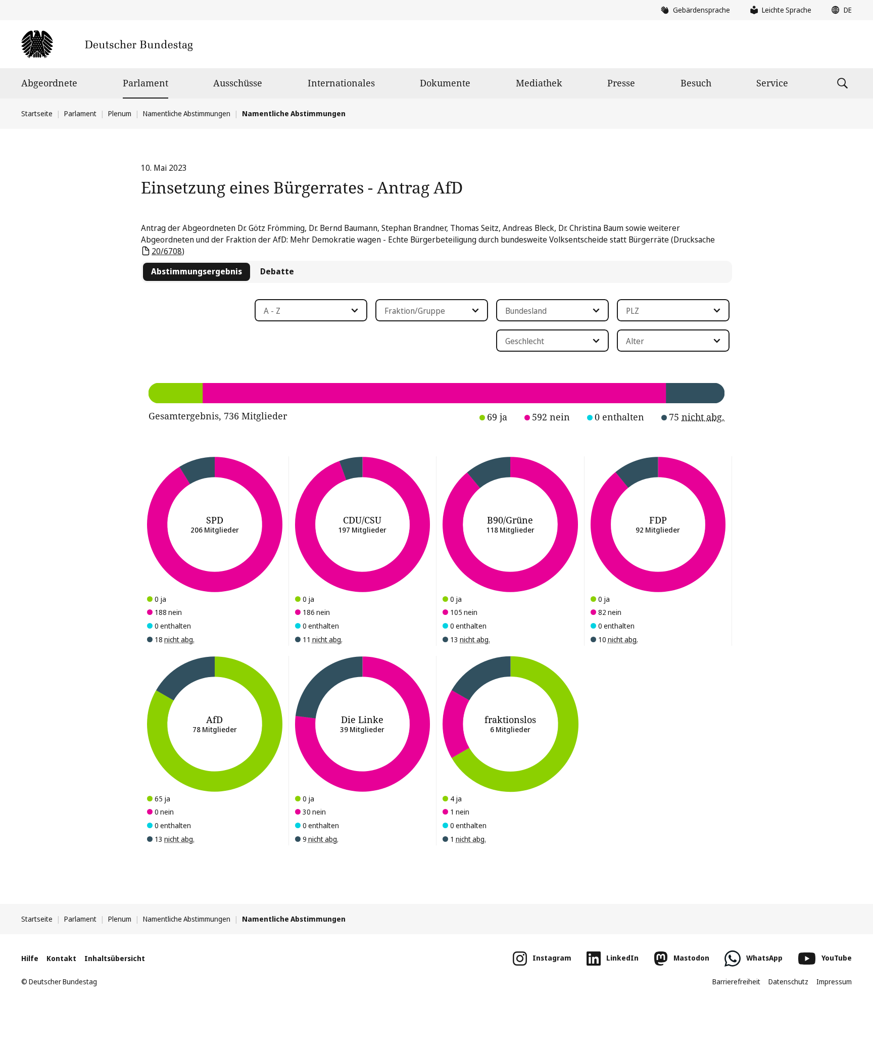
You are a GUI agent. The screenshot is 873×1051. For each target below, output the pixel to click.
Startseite (37, 113)
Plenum (119, 113)
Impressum (834, 981)
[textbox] (305, 311)
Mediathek (539, 83)
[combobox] (311, 310)
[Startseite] (106, 44)
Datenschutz (788, 981)
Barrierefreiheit (736, 981)
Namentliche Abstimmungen (186, 113)
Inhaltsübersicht (114, 958)
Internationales (341, 83)
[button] (839, 10)
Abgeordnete (49, 83)
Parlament (145, 83)
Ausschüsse (237, 83)
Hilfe (29, 958)
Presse (621, 83)
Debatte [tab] (277, 271)
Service (772, 83)
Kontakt (61, 958)
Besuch (696, 83)
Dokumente (445, 83)
